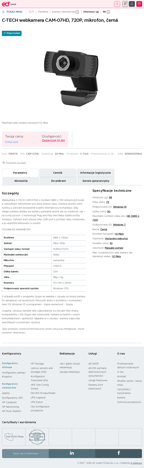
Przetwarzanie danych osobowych (128, 366)
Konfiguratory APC (12, 398)
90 (108, 211)
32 (111, 243)
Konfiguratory (11, 353)
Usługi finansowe (97, 380)
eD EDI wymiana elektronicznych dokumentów (97, 372)
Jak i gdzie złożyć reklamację (70, 366)
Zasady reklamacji (70, 372)
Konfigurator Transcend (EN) (39, 378)
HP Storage (37, 364)
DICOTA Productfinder (43, 393)
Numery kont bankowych (95, 387)
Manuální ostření (114, 248)
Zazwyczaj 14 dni (53, 140)
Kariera (121, 398)
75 (107, 202)
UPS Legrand (38, 398)
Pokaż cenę (11, 141)
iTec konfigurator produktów (40, 409)
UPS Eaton (37, 402)
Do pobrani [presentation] (58, 181)
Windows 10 (120, 207)
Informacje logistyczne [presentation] (95, 173)
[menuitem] (14, 374)
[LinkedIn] (72, 453)
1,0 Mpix (119, 234)
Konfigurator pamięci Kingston (14, 375)
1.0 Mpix (116, 256)
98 (110, 197)
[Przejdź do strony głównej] (9, 4)
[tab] (20, 173)
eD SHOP (93, 364)
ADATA (6, 393)
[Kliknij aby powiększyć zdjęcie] (72, 72)
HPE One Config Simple (40, 387)
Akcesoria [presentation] (21, 181)
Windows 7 (119, 225)
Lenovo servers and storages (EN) (42, 370)
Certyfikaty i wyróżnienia (124, 391)
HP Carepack (9, 402)
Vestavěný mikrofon (116, 238)
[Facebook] (118, 453)
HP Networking (10, 407)
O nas (121, 353)
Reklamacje (67, 353)
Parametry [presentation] (20, 173)
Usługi (92, 353)
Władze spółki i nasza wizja (129, 383)
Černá (103, 229)
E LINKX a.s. (136, 463)
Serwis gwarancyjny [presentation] (95, 181)
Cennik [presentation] (57, 173)
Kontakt (121, 376)
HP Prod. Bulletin (11, 411)
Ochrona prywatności (129, 402)
